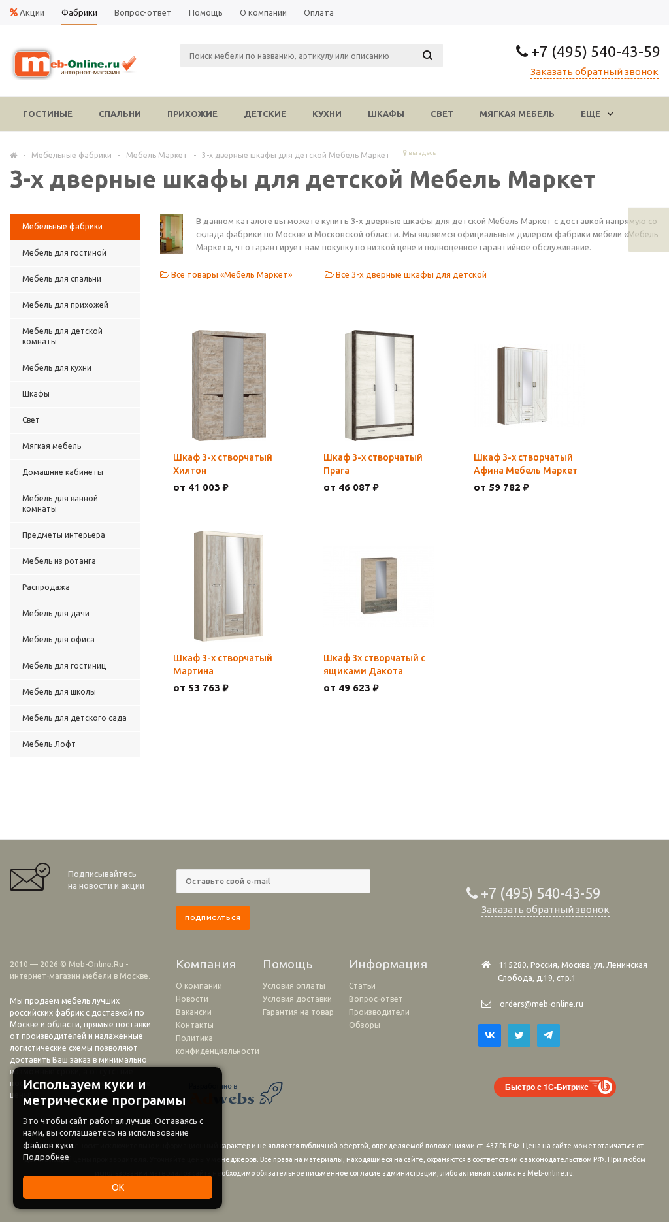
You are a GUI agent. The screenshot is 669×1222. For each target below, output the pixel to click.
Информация (388, 964)
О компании (199, 986)
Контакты (195, 1025)
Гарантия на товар (298, 1012)
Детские (265, 113)
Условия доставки (297, 999)
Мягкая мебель (517, 113)
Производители (379, 1012)
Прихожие (192, 113)
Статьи (362, 986)
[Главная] (13, 154)
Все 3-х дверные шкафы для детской (410, 274)
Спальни (120, 113)
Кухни (327, 113)
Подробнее (46, 1156)
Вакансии (194, 1012)
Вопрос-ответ (376, 999)
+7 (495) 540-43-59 (594, 51)
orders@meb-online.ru (541, 1004)
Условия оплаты (294, 986)
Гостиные (48, 113)
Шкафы (386, 113)
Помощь (288, 964)
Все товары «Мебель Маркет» (230, 274)
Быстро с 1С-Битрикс (547, 1087)
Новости (192, 999)
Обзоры (364, 1025)
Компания (206, 964)
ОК (118, 1187)
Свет (442, 113)
